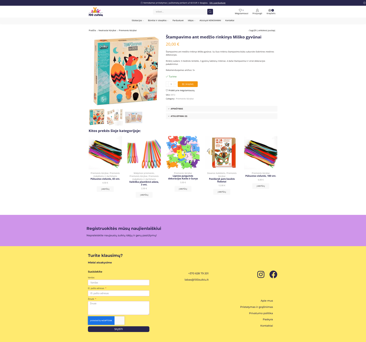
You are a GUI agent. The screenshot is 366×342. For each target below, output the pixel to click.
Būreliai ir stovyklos (157, 20)
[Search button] (210, 12)
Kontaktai (229, 20)
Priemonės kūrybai (128, 30)
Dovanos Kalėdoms (216, 173)
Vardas (91, 277)
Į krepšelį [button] (105, 189)
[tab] (221, 109)
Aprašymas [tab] (177, 108)
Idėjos (191, 20)
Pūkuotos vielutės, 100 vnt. (260, 176)
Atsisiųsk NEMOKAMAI (210, 20)
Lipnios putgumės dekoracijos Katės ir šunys (183, 177)
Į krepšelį (189, 84)
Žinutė (91, 299)
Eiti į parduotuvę (217, 2)
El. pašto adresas (96, 288)
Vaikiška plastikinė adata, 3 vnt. (144, 183)
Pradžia (92, 30)
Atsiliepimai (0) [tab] (179, 116)
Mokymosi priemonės (144, 173)
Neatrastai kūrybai (107, 30)
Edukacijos (137, 20)
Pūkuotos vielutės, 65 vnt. (105, 179)
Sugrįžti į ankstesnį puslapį (262, 30)
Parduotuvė (178, 20)
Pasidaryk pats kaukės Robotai (222, 180)
